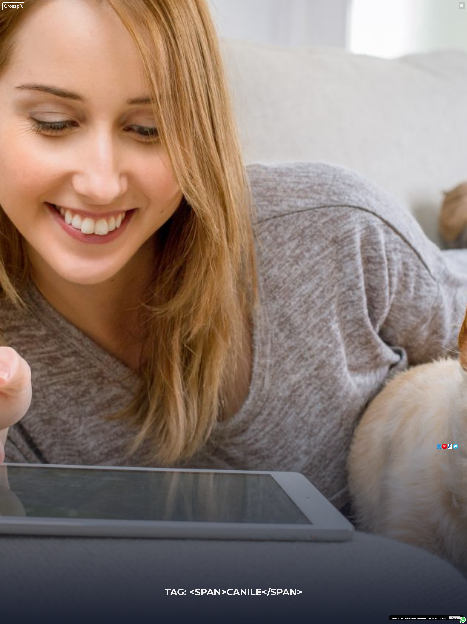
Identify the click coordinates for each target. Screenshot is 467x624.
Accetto (455, 618)
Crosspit (13, 6)
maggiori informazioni (439, 618)
